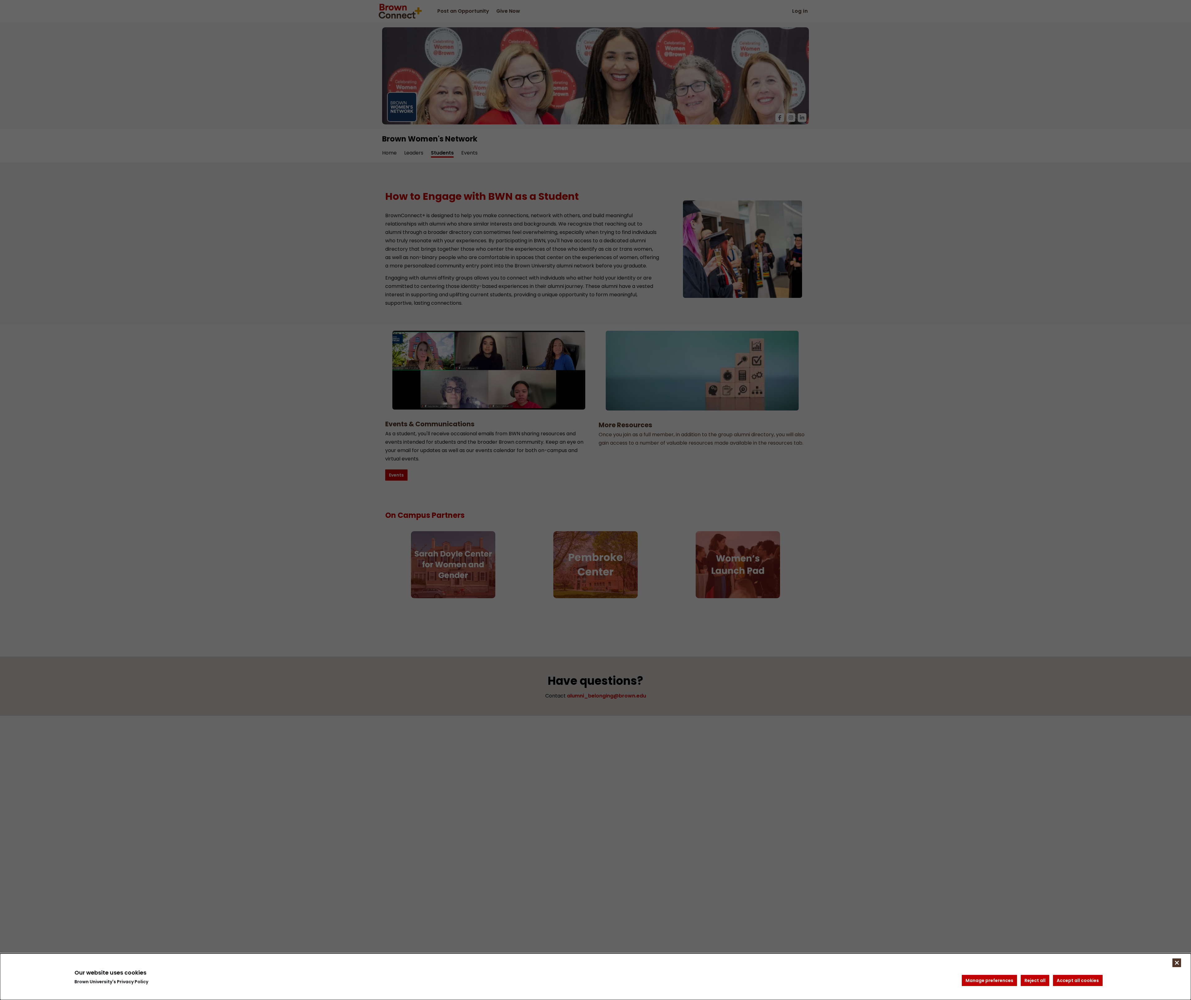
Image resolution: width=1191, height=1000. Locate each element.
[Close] (1176, 962)
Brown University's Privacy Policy (111, 981)
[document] (595, 976)
